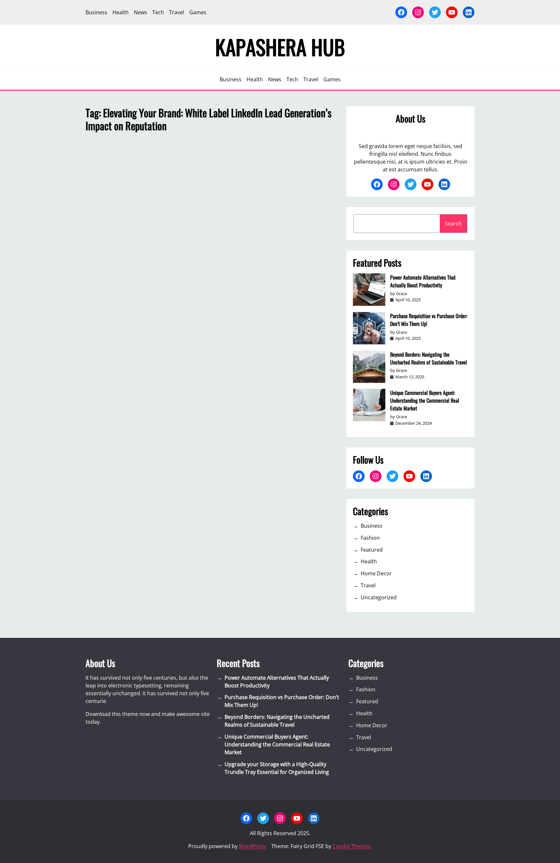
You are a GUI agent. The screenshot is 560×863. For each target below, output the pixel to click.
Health (369, 561)
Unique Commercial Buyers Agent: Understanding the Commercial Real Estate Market (424, 400)
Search (453, 223)
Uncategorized (379, 597)
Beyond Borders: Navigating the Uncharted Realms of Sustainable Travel (428, 358)
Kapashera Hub (280, 46)
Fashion (370, 537)
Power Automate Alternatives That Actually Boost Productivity (423, 281)
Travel (368, 585)
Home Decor (376, 573)
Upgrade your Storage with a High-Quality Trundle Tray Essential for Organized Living (277, 768)
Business (371, 525)
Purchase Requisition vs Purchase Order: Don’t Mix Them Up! (428, 320)
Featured (372, 549)
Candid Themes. (352, 846)
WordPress (252, 846)
